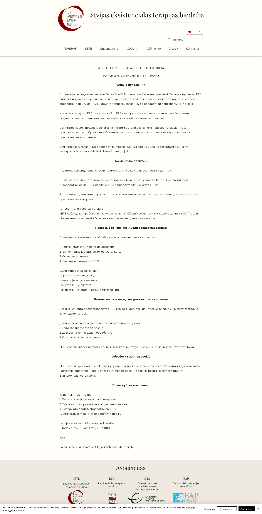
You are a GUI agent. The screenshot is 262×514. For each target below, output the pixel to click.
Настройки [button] (209, 508)
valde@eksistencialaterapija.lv (112, 447)
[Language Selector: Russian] (194, 31)
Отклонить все (227, 508)
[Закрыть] (258, 509)
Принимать (246, 508)
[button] (88, 48)
